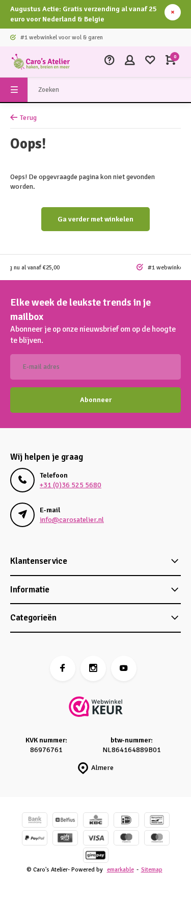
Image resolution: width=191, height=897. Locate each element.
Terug (28, 117)
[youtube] (124, 668)
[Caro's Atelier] (40, 61)
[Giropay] (95, 856)
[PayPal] (34, 839)
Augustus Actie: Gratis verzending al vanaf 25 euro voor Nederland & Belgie (83, 14)
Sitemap (151, 869)
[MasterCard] (157, 839)
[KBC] (95, 821)
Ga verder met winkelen (95, 219)
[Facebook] (62, 668)
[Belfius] (65, 821)
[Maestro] (126, 839)
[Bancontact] (157, 821)
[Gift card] (65, 839)
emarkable (120, 869)
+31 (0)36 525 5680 (70, 485)
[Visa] (95, 839)
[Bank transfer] (34, 821)
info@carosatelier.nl (72, 519)
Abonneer (96, 399)
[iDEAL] (126, 821)
